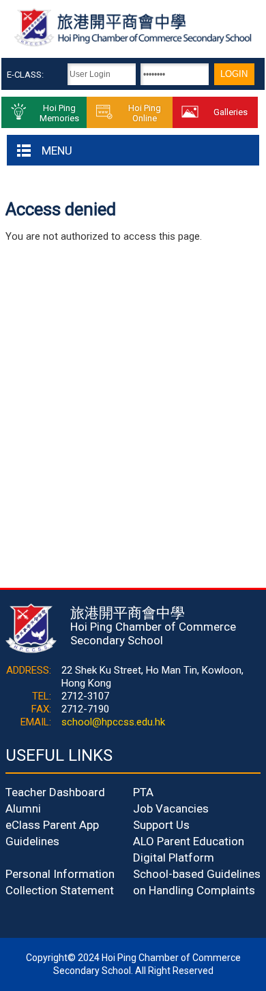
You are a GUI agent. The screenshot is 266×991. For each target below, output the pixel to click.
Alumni (23, 808)
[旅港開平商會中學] (132, 44)
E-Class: (25, 74)
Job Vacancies (171, 808)
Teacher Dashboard (55, 792)
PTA (143, 792)
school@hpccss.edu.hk (113, 722)
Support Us (161, 825)
